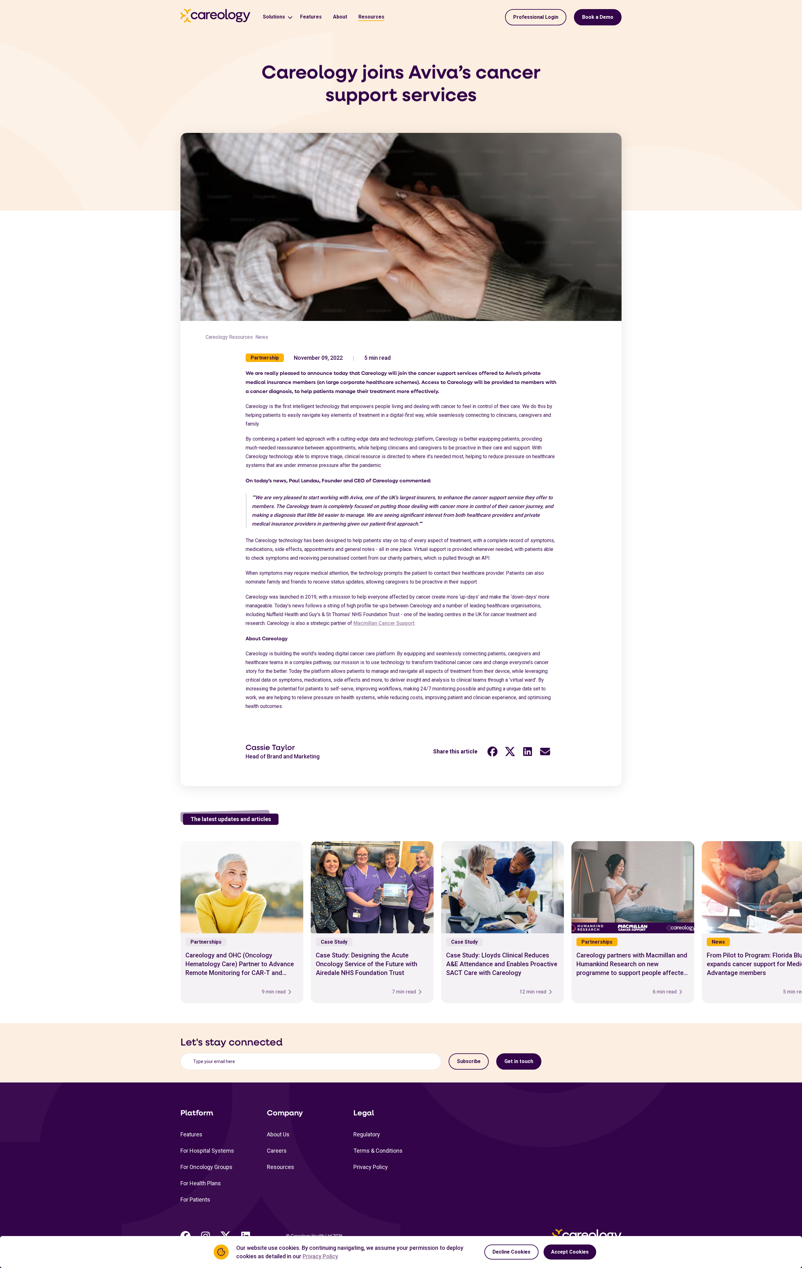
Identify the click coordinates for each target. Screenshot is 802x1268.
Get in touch (518, 1061)
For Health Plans (200, 1183)
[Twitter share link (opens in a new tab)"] (510, 752)
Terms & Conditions (378, 1150)
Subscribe (469, 1061)
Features (311, 17)
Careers (277, 1150)
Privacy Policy (370, 1167)
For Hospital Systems (207, 1150)
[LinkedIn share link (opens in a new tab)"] (528, 752)
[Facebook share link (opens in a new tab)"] (492, 752)
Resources (371, 17)
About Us (278, 1134)
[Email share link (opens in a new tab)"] (545, 752)
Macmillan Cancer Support (383, 623)
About (340, 17)
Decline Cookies (511, 1252)
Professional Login (535, 17)
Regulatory (366, 1134)
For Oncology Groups (206, 1167)
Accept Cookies (570, 1252)
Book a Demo (597, 17)
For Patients (195, 1199)
